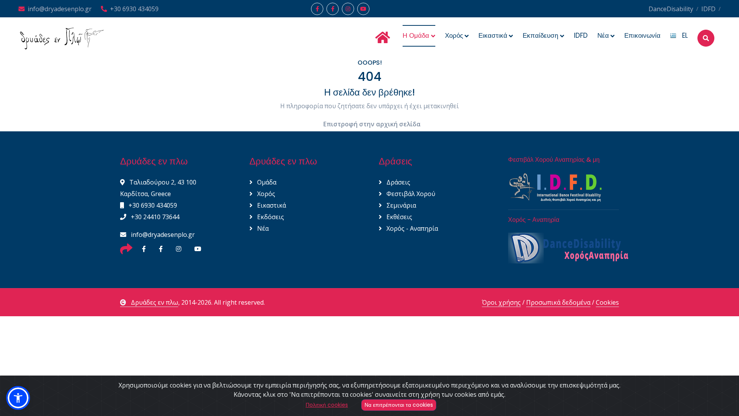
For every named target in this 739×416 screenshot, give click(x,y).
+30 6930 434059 (134, 9)
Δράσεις (397, 182)
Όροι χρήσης (501, 302)
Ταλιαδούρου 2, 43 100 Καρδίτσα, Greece (158, 188)
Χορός (265, 194)
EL (682, 35)
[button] (18, 397)
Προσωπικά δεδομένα (558, 302)
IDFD (708, 9)
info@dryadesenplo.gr (60, 9)
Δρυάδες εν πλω (154, 302)
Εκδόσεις (270, 217)
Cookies (607, 302)
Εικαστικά (271, 205)
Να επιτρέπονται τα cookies (398, 405)
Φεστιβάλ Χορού (410, 194)
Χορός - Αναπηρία (411, 228)
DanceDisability (671, 9)
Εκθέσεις (398, 217)
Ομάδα (266, 182)
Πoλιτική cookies (327, 405)
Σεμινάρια (400, 205)
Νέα (262, 228)
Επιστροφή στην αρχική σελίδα (372, 124)
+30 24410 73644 (154, 217)
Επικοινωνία (642, 35)
